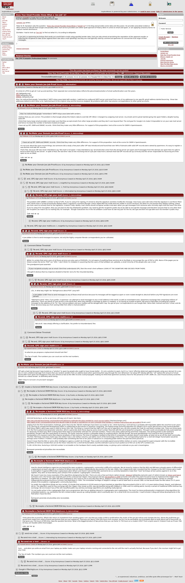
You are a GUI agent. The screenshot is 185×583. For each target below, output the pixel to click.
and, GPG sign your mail (37, 179)
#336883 (61, 136)
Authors (4, 24)
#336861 (64, 544)
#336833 (68, 256)
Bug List (4, 69)
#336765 (59, 87)
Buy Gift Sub (6, 35)
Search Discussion (142, 73)
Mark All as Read (131, 77)
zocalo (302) (24, 367)
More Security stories (167, 62)
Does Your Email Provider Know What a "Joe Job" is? (41, 15)
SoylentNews (7, 6)
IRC (3, 64)
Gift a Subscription (171, 42)
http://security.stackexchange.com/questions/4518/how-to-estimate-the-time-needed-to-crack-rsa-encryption (68, 420)
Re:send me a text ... (30, 537)
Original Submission (166, 60)
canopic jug (164, 53)
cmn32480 (25, 17)
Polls (3, 28)
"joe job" (163, 58)
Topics (4, 22)
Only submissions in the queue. (169, 11)
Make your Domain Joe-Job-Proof (40, 84)
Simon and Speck (174, 475)
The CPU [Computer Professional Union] (31, 58)
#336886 (63, 514)
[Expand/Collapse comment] (17, 84)
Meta (3, 53)
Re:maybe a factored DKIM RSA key (42, 391)
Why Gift (171, 45)
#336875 (72, 287)
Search (4, 26)
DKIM (18, 95)
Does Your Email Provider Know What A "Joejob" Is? (66, 26)
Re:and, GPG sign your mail (40, 183)
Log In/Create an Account (104, 73)
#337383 (73, 463)
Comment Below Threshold (38, 245)
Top (118, 73)
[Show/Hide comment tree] (20, 84)
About (4, 17)
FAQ (3, 19)
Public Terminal (166, 29)
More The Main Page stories (169, 64)
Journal (65, 108)
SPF (17, 93)
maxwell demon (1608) (34, 348)
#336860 (57, 367)
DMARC (19, 97)
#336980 (76, 320)
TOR (3, 73)
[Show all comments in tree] (23, 84)
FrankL (65, 387)
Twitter (4, 62)
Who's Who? (6, 67)
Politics (4, 55)
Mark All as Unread (148, 77)
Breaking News (7, 48)
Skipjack (129, 475)
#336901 (70, 348)
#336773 (59, 108)
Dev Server (5, 71)
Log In (4, 39)
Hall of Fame (6, 30)
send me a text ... (32, 533)
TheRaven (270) (27, 136)
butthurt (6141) (29, 233)
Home (60, 581)
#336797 (64, 233)
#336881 (69, 414)
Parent (21, 129)
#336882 (68, 198)
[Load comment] (25, 246)
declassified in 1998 (112, 477)
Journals (4, 20)
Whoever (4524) (25, 108)
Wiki (3, 66)
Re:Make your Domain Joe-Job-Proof (44, 105)
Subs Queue (6, 33)
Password (162, 23)
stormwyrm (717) (34, 414)
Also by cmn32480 (166, 66)
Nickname (162, 18)
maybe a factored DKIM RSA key (38, 387)
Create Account (7, 37)
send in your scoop (147, 11)
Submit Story (6, 31)
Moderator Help (22, 573)
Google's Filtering (26, 569)
